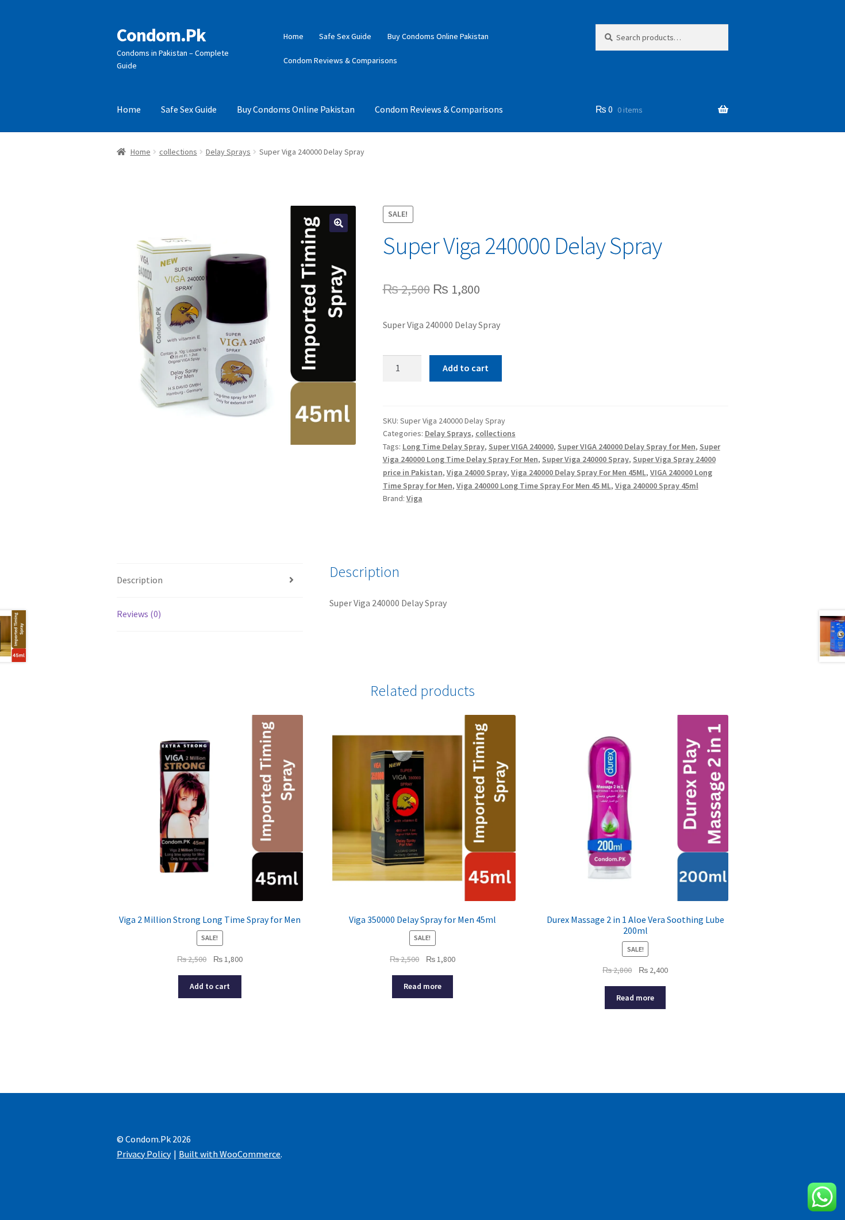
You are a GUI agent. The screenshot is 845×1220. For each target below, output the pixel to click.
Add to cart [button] (210, 986)
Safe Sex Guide (345, 36)
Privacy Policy (144, 1154)
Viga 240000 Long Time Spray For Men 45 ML (533, 485)
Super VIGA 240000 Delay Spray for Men (627, 446)
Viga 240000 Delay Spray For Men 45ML (578, 472)
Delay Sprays (228, 152)
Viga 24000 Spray (477, 472)
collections (178, 152)
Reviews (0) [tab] (139, 613)
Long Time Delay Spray (443, 446)
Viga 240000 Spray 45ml (656, 485)
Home (293, 36)
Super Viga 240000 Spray (585, 459)
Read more (422, 986)
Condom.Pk (161, 35)
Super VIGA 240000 (521, 446)
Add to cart (466, 368)
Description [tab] (140, 580)
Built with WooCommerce (230, 1154)
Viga (414, 498)
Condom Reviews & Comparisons (340, 60)
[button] (338, 223)
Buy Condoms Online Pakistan (438, 36)
